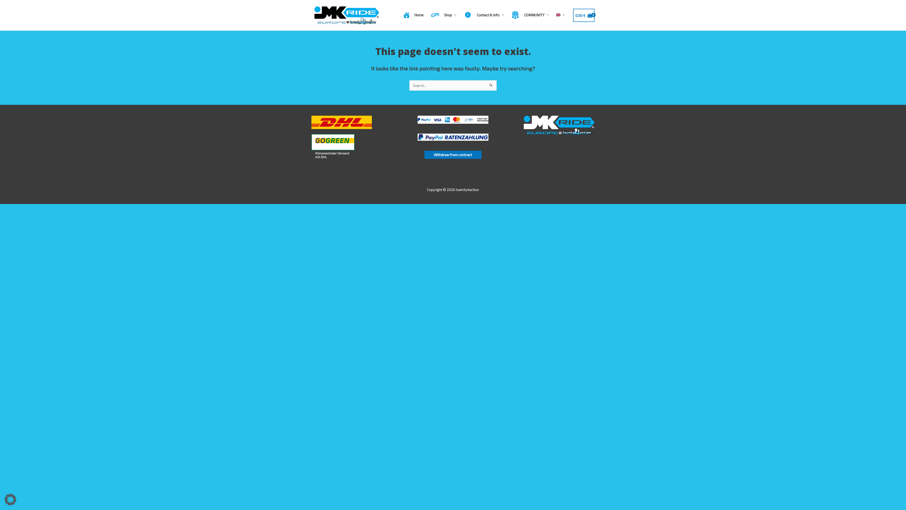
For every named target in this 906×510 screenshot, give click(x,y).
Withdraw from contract (453, 155)
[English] (560, 15)
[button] (10, 499)
